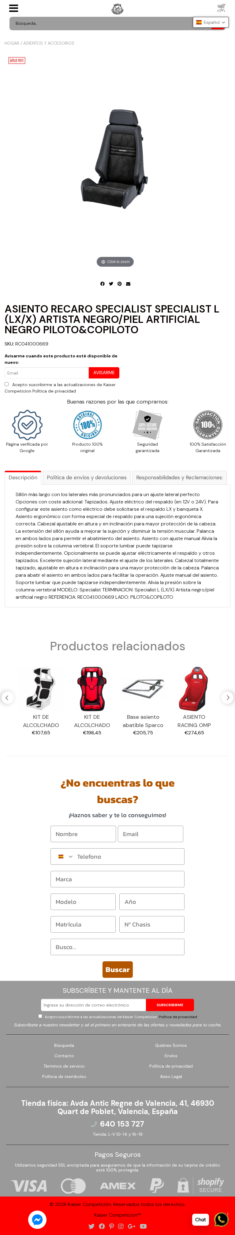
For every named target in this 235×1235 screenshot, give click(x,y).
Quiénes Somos (171, 1045)
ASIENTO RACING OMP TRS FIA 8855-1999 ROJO (194, 721)
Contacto (64, 1055)
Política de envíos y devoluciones (87, 477)
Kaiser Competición (89, 1204)
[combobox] (62, 856)
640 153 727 (122, 1124)
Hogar (12, 43)
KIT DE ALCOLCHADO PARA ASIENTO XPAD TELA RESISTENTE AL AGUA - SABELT (41, 721)
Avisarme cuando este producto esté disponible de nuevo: (61, 359)
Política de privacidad (54, 391)
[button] (211, 22)
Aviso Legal (171, 1076)
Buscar (118, 969)
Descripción (23, 477)
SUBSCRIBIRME (170, 1005)
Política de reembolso (64, 1076)
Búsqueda (64, 1045)
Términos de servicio (64, 1066)
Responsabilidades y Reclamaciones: (179, 477)
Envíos (171, 1055)
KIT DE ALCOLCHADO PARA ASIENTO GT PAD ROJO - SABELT (92, 721)
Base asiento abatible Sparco (143, 721)
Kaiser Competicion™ (117, 1215)
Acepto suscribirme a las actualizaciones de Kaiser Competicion (120, 1016)
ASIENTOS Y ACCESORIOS (48, 43)
